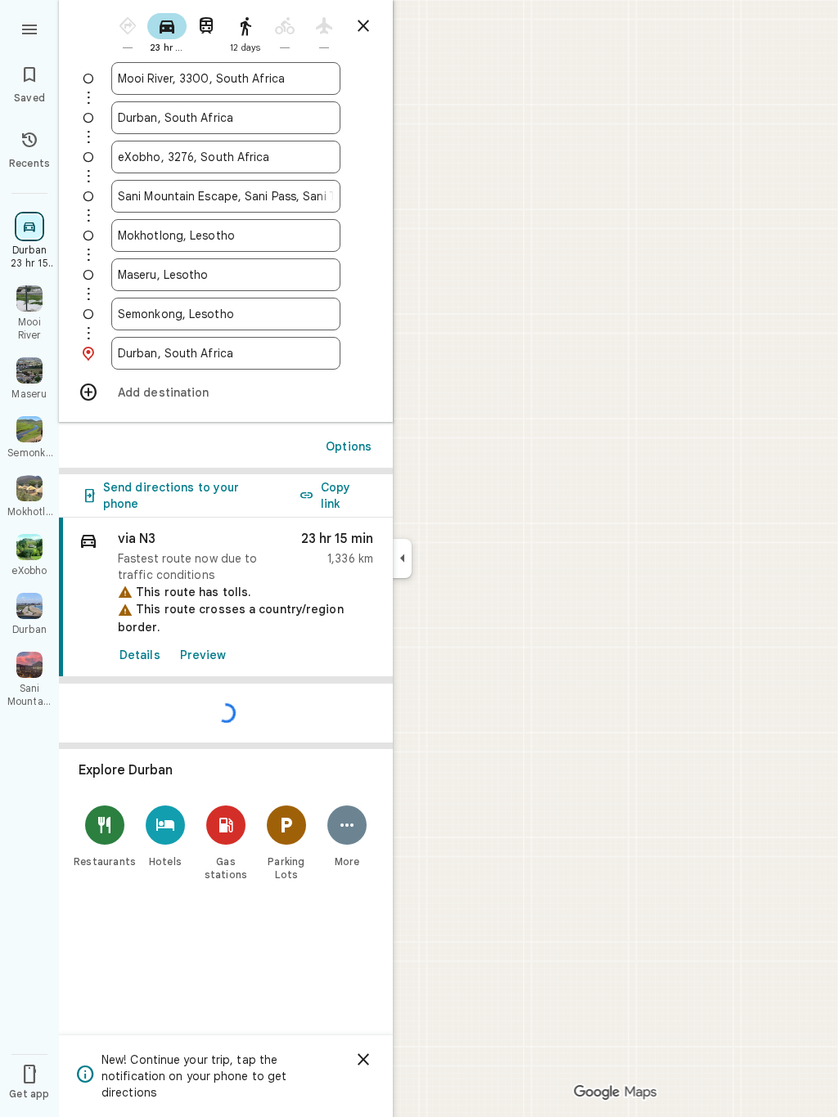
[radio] (127, 31)
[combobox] (226, 78)
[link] (226, 597)
